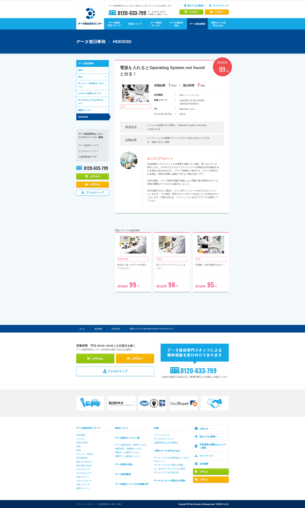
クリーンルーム (162, 435)
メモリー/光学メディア (89, 93)
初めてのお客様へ (196, 5)
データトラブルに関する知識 (168, 465)
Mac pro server (84, 461)
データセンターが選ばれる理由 (169, 480)
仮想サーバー (84, 110)
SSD (78, 446)
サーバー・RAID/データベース (91, 85)
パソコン (80, 438)
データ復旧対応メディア (114, 24)
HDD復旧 (80, 435)
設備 (156, 428)
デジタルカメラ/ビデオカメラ (90, 102)
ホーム (82, 329)
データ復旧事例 (123, 474)
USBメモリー (83, 477)
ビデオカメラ (83, 469)
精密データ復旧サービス (127, 456)
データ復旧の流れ (176, 24)
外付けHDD (82, 442)
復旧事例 (98, 329)
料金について (135, 24)
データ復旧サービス (156, 24)
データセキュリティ (164, 438)
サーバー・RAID (84, 454)
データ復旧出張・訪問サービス (130, 445)
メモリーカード (84, 480)
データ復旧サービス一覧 (127, 438)
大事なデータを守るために (218, 24)
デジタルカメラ (84, 473)
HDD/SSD (116, 329)
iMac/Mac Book (84, 465)
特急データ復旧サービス (127, 452)
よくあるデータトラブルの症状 (169, 468)
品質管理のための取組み (166, 442)
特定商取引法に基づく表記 (110, 504)
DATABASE (82, 458)
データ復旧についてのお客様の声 (132, 484)
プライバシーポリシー (85, 504)
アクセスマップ (220, 5)
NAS (80, 70)
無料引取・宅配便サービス (128, 448)
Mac (80, 76)
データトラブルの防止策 (166, 472)
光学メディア (83, 484)
